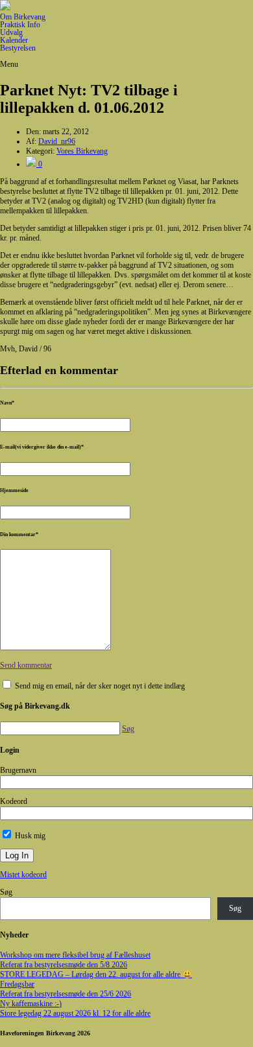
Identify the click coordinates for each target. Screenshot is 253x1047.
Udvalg (11, 32)
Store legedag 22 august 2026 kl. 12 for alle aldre (75, 1013)
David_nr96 (56, 141)
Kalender (14, 40)
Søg (6, 892)
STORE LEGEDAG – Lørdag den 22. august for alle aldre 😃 (96, 974)
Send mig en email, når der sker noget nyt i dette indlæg (100, 685)
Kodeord (13, 801)
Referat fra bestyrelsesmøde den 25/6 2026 (65, 993)
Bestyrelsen (18, 48)
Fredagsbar (17, 984)
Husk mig (29, 835)
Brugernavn (18, 770)
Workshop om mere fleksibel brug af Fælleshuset (75, 954)
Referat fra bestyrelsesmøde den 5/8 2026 (63, 964)
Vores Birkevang (82, 151)
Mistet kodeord (23, 874)
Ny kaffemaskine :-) (31, 1003)
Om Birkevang (22, 16)
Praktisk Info (20, 24)
